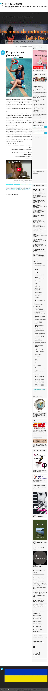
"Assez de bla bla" (38, 374)
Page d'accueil (22, 46)
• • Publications (37, 356)
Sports (36, 298)
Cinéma (36, 269)
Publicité (36, 290)
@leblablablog (35, 173)
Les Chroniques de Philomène (40, 349)
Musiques (36, 283)
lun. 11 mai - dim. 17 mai (37, 626)
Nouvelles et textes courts (40, 368)
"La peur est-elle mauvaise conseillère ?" (25, 156)
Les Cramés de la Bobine (39, 351)
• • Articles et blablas (38, 263)
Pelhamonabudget (38, 354)
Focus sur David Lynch (39, 309)
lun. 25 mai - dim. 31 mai (37, 623)
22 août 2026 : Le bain (37, 587)
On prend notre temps (37, 595)
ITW (36, 280)
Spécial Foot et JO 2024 (39, 336)
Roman (36, 362)
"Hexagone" (37, 357)
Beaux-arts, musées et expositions (39, 267)
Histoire (36, 277)
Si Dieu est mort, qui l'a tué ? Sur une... (40, 603)
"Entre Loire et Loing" (39, 343)
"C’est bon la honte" (15, 120)
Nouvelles (37, 360)
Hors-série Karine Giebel (39, 321)
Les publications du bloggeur (25, 17)
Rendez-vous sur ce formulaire (38, 574)
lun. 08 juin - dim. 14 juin (37, 620)
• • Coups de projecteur (38, 304)
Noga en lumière (29, 46)
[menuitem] (3, 13)
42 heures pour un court (39, 382)
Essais (36, 367)
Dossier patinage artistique (40, 307)
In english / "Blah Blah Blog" (40, 278)
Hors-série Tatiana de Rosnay (40, 334)
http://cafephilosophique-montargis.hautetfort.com (22, 152)
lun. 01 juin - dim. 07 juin (37, 621)
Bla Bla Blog (13, 4)
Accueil (3, 14)
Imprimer (19, 189)
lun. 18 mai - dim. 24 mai (37, 624)
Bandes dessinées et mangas (40, 265)
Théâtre (36, 363)
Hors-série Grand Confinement (40, 319)
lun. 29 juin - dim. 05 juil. (37, 615)
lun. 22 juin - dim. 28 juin (37, 616)
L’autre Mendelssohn (37, 239)
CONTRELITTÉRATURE (38, 604)
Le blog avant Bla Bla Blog (39, 376)
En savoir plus (3, 690)
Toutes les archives (36, 631)
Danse (36, 270)
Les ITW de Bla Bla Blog (8, 17)
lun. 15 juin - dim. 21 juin (37, 618)
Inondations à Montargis (39, 384)
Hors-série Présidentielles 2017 (39, 331)
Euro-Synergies (40, 601)
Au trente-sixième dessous (38, 200)
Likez (7, 184)
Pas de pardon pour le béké (38, 221)
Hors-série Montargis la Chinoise (39, 326)
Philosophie (24, 187)
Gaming (36, 272)
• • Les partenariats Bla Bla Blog (16, 188)
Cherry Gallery (37, 348)
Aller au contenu (4, 0)
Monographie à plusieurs (38, 255)
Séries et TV (37, 295)
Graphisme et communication (40, 275)
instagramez (17, 184)
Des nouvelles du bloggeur (9, 19)
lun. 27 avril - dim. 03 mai (37, 629)
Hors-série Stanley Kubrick (40, 333)
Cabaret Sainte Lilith (40, 593)
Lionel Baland (40, 598)
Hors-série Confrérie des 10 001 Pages (40, 314)
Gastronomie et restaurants (40, 274)
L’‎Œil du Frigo (37, 352)
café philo (27, 188)
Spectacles (37, 297)
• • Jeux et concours (38, 340)
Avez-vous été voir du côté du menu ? (40, 637)
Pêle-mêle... (23, 19)
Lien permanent (26, 189)
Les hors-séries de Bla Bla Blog (35, 14)
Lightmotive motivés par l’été (39, 210)
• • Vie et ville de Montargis (39, 380)
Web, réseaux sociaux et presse (39, 302)
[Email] (34, 647)
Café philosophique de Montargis (16, 187)
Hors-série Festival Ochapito (40, 317)
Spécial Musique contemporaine (38, 338)
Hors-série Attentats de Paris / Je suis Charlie (40, 312)
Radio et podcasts (38, 292)
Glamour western (36, 205)
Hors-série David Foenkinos (40, 316)
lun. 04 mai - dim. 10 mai (37, 627)
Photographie (37, 286)
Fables (36, 359)
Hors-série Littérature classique (39, 323)
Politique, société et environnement (38, 289)
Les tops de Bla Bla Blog (39, 379)
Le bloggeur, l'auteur (38, 377)
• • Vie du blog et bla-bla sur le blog (39, 372)
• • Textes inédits (37, 365)
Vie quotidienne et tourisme (40, 300)
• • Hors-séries (37, 306)
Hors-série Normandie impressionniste (39, 328)
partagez (11, 184)
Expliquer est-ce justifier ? (38, 244)
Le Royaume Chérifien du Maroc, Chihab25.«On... (40, 585)
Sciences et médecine (39, 294)
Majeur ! (17, 46)
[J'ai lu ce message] (46, 689)
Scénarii (36, 370)
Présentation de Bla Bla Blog (16, 14)
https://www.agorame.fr (27, 154)
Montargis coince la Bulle (39, 385)
